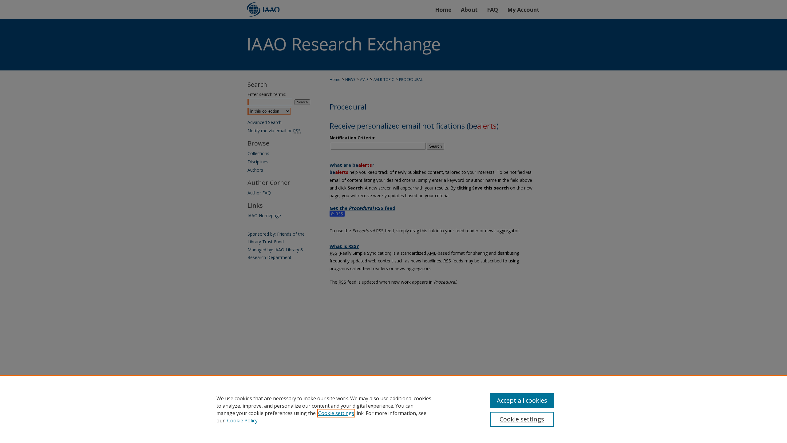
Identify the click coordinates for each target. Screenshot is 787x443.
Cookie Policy (242, 420)
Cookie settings (336, 413)
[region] (393, 409)
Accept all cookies (522, 400)
